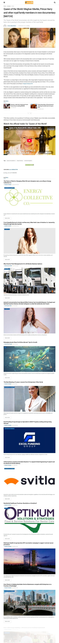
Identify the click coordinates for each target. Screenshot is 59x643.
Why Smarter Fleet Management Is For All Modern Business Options (23, 264)
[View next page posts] (31, 113)
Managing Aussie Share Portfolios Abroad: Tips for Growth (20, 342)
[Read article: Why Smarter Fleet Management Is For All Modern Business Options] (29, 280)
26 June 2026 (15, 425)
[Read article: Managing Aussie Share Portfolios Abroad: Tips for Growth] (29, 359)
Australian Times (8, 305)
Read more (8, 218)
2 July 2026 (15, 344)
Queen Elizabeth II (11, 160)
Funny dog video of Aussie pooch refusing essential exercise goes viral (46, 106)
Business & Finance (9, 187)
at (5, 347)
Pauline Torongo (8, 184)
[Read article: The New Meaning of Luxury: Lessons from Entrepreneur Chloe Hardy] (29, 399)
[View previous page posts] (28, 113)
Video (13, 6)
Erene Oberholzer (12, 25)
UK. (28, 83)
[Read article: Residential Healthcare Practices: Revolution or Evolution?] (29, 520)
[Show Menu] (4, 2)
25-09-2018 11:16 (21, 25)
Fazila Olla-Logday (8, 265)
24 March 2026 (15, 627)
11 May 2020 (13, 107)
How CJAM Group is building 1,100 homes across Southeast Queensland (24, 625)
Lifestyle (9, 6)
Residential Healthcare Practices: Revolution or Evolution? (20, 503)
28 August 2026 (16, 184)
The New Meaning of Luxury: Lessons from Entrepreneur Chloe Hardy (23, 382)
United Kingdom (28, 160)
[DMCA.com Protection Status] (29, 164)
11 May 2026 (15, 465)
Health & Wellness (9, 549)
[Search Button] (54, 2)
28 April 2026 (15, 546)
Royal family (20, 160)
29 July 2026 (15, 265)
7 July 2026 (15, 305)
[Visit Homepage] (29, 2)
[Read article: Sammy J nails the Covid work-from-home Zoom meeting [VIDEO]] (7, 106)
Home (5, 6)
